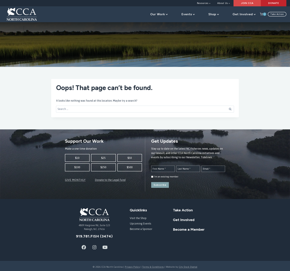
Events (187, 14)
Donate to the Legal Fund (110, 179)
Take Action (277, 14)
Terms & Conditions (153, 267)
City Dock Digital (188, 267)
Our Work (158, 14)
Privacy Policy (132, 267)
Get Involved (243, 14)
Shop (212, 14)
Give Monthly (75, 179)
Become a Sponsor (141, 229)
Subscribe (160, 184)
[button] (77, 158)
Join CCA (247, 3)
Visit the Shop (138, 218)
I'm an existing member (166, 176)
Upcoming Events (140, 223)
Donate (273, 3)
